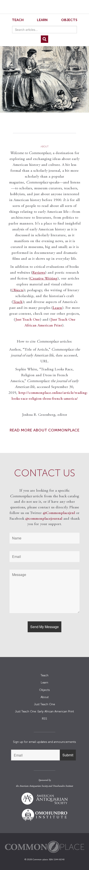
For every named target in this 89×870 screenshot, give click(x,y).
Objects (69, 20)
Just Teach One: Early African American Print (44, 711)
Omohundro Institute (63, 786)
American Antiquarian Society (33, 786)
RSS (44, 718)
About (45, 697)
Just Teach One (27, 320)
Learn (42, 20)
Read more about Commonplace (44, 430)
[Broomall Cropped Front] (44, 71)
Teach (18, 20)
